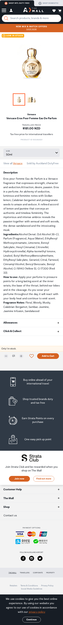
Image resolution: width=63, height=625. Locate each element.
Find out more (43, 478)
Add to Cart (48, 356)
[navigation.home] (33, 10)
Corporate (38, 573)
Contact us (10, 515)
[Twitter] (40, 558)
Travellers (25, 573)
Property (50, 573)
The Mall (12, 573)
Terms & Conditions (29, 586)
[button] (4, 10)
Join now (19, 478)
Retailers (13, 586)
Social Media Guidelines (31, 589)
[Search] (6, 18)
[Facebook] (23, 558)
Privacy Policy (47, 586)
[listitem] (31, 381)
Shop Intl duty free (19, 3)
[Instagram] (31, 558)
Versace (18, 163)
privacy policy (37, 612)
